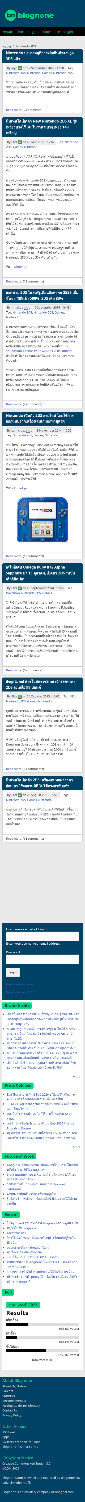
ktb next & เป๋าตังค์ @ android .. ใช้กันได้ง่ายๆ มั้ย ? (40, 1272)
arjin (14, 68)
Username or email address (25, 929)
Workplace (51, 31)
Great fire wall (16, 1233)
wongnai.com (64, 1492)
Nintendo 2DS (63, 73)
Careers (7, 1391)
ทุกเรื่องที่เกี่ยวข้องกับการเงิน (25, 1252)
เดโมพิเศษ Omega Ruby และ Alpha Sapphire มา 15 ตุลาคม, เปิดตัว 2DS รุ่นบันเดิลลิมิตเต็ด (40, 573)
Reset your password (21, 992)
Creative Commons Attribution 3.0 (26, 1463)
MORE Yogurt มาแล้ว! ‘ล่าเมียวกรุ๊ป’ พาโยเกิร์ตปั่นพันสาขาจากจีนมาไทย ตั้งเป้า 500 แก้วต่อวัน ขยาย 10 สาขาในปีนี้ (41, 1034)
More (76, 1076)
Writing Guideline (14, 1405)
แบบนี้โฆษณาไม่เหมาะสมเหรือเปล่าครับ (33, 1257)
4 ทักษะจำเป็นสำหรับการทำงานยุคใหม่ (32, 1194)
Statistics (8, 1396)
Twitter (7, 1442)
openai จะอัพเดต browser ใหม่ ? (28, 1247)
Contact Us (10, 1410)
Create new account (20, 984)
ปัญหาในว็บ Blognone (21, 1228)
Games (47, 73)
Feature (8, 31)
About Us (8, 1386)
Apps (5, 1437)
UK (72, 696)
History (22, 1386)
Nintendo (34, 73)
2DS (32, 711)
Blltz (14, 142)
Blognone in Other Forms (20, 1446)
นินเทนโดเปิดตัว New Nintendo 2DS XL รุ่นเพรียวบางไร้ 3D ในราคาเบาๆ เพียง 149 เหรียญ (41, 127)
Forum (23, 31)
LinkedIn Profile (20, 1482)
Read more (13, 110)
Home (6, 46)
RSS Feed (8, 1432)
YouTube (34, 1442)
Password (13, 952)
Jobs (35, 31)
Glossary (34, 1405)
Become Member (14, 1400)
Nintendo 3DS (16, 73)
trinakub (17, 307)
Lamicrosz (18, 430)
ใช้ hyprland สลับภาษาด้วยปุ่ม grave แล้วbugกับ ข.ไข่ (42, 1223)
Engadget (21, 488)
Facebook (20, 1442)
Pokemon (13, 593)
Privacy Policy (11, 1415)
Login (68, 31)
